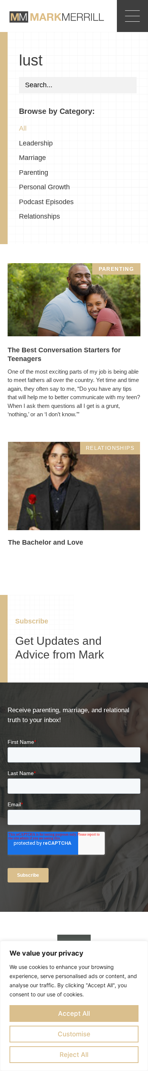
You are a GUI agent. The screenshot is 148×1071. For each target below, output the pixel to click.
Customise (74, 1034)
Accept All (74, 1013)
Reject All (74, 1054)
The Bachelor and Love (45, 542)
